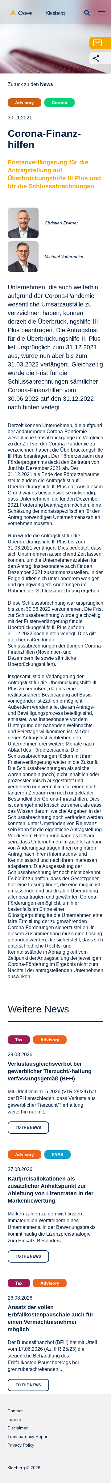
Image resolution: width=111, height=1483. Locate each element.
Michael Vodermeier (64, 256)
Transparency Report (28, 1436)
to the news (28, 1127)
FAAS (57, 1154)
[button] (87, 13)
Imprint (14, 1419)
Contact (15, 1410)
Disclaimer (17, 1427)
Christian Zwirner (61, 222)
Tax (19, 1039)
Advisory (24, 102)
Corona (59, 102)
